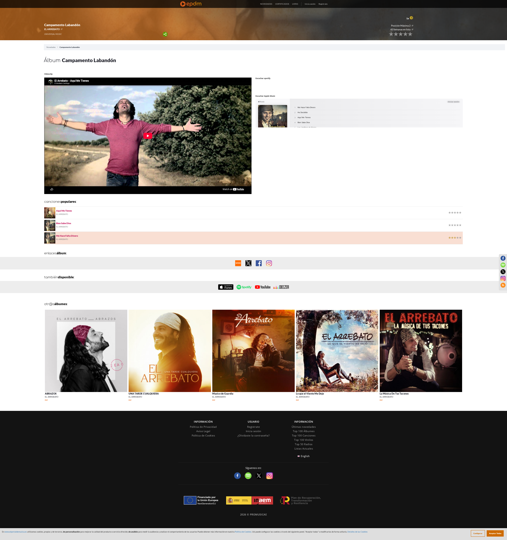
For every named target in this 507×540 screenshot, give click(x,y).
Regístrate (323, 4)
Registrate (253, 427)
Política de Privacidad (203, 427)
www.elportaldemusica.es (16, 532)
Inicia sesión (310, 4)
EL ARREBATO (52, 29)
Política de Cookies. (243, 532)
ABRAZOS (51, 393)
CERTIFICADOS (282, 4)
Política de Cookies (203, 435)
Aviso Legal (203, 431)
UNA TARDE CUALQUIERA (144, 393)
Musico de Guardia (222, 393)
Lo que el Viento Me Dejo (310, 393)
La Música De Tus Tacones (394, 393)
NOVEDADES (266, 4)
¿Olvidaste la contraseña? (253, 435)
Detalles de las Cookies (357, 532)
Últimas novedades (304, 427)
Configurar (477, 533)
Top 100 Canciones (304, 435)
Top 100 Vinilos (303, 440)
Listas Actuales (303, 448)
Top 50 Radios (303, 444)
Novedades (51, 47)
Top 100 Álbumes (304, 431)
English (305, 456)
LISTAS (295, 4)
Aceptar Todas (495, 533)
